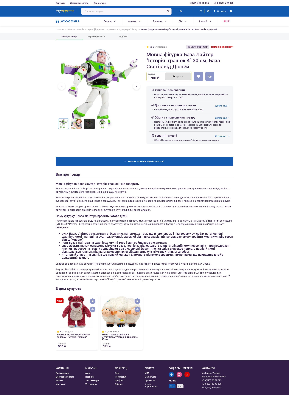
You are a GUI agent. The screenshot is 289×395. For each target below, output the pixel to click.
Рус (180, 386)
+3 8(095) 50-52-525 (199, 3)
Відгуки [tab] (123, 36)
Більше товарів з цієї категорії (146, 161)
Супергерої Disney (128, 29)
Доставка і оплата (79, 3)
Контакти (60, 3)
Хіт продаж (91, 384)
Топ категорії (92, 380)
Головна (60, 29)
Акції (226, 21)
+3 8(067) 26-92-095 (223, 3)
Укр (172, 386)
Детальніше (221, 106)
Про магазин (99, 3)
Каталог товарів (76, 29)
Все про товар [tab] (69, 36)
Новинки (89, 377)
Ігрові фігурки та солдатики (101, 29)
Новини (59, 380)
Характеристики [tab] (96, 36)
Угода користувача (151, 385)
